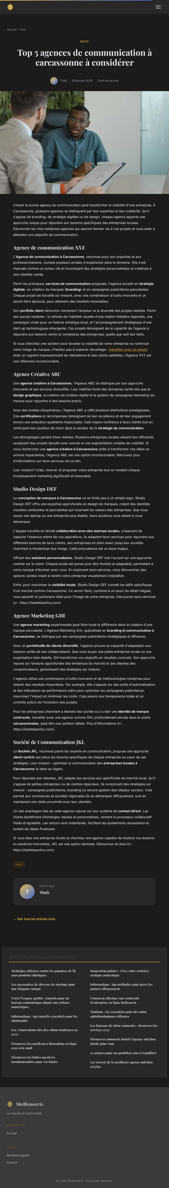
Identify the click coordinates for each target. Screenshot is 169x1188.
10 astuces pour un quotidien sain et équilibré (123, 1053)
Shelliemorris (29, 1104)
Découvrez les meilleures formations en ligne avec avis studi (44, 1046)
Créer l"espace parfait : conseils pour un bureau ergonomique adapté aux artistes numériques (40, 1002)
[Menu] (158, 7)
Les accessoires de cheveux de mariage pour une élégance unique (43, 986)
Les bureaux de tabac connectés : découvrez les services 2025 (124, 1027)
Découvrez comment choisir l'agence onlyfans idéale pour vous (123, 1041)
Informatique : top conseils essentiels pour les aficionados (44, 1018)
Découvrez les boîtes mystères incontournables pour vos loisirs (34, 1059)
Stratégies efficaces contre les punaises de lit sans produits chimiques (43, 973)
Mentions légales (18, 1155)
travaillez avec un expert (128, 349)
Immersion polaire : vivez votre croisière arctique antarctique (119, 973)
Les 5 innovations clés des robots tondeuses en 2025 (44, 1032)
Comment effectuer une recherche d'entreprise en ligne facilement (115, 1000)
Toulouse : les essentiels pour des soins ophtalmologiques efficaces (118, 1014)
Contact (12, 1162)
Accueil (11, 29)
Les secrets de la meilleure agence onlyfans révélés (121, 1064)
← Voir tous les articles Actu (34, 919)
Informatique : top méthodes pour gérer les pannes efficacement (121, 986)
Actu (23, 29)
